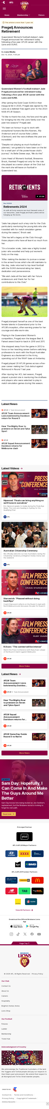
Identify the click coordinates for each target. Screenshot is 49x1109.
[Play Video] (24, 187)
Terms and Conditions (23, 1095)
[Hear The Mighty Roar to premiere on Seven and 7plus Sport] (24, 430)
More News (24, 753)
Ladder (4, 1029)
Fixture (41, 15)
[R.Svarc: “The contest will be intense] (24, 640)
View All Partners (23, 910)
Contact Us (6, 986)
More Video (24, 666)
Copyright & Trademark (26, 1098)
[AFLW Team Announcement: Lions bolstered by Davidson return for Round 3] (24, 414)
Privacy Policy (37, 974)
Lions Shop (6, 1011)
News (7, 15)
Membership (22, 15)
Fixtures (5, 1024)
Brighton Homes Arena (10, 1006)
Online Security (8, 1102)
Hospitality (6, 1001)
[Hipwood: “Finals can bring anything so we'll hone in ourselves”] (24, 496)
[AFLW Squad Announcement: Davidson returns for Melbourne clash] (24, 445)
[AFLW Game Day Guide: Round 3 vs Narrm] (24, 740)
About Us (5, 991)
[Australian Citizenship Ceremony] (24, 545)
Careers (5, 996)
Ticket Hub (6, 1039)
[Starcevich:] (24, 593)
